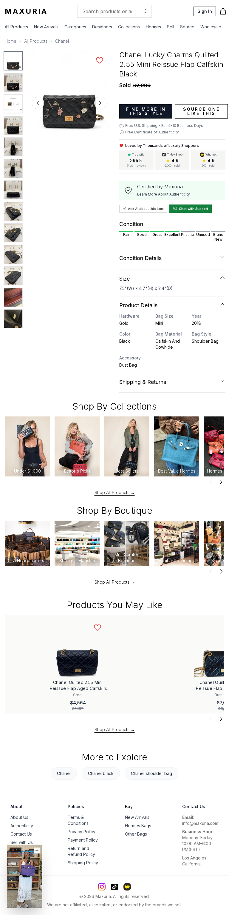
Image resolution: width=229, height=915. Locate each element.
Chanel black (101, 773)
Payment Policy (83, 839)
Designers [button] (102, 26)
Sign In (204, 11)
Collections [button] (129, 26)
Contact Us (21, 833)
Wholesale (210, 26)
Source (187, 26)
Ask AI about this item (146, 209)
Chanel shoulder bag (151, 773)
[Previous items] (210, 482)
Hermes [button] (153, 26)
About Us (19, 817)
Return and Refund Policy (81, 851)
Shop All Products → (115, 492)
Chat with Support (193, 209)
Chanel (62, 41)
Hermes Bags (138, 825)
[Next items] (221, 482)
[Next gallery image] (100, 103)
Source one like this (201, 111)
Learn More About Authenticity (163, 194)
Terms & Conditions (78, 820)
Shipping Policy (83, 862)
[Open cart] (223, 11)
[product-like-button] (99, 60)
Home (10, 41)
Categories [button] (75, 26)
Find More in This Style (146, 111)
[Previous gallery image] (38, 103)
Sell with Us (21, 842)
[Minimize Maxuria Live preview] (37, 851)
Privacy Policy (81, 831)
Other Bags (136, 833)
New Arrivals (46, 26)
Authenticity (21, 825)
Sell (170, 26)
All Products (16, 26)
